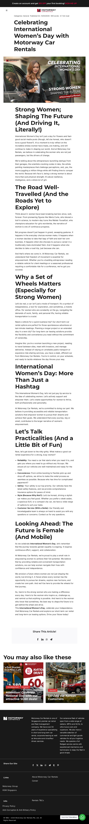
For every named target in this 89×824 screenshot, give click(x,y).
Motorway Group (10, 786)
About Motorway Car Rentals (45, 777)
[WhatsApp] (47, 639)
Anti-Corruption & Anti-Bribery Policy (19, 810)
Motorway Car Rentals (55, 254)
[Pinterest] (58, 765)
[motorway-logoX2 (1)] (46, 10)
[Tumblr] (54, 765)
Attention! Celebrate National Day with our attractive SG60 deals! (22, 696)
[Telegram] (51, 639)
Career (35, 781)
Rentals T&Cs (38, 800)
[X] (37, 765)
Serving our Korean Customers (62, 697)
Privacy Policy (9, 806)
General (26, 16)
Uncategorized (13, 687)
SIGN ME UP (71, 3)
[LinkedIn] (42, 639)
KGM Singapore (10, 790)
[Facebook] (38, 639)
